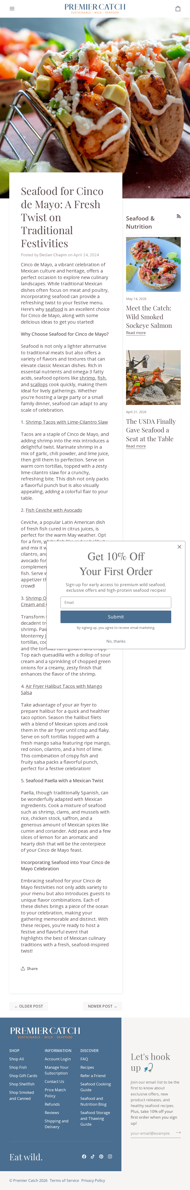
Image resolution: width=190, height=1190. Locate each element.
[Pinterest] (101, 1156)
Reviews (52, 1112)
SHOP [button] (14, 1050)
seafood (54, 309)
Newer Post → (102, 1006)
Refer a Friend (93, 1075)
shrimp (87, 378)
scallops (39, 384)
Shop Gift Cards (23, 1075)
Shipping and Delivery (57, 1123)
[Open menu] (16, 8)
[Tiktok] (93, 1156)
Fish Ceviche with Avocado (54, 510)
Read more (136, 332)
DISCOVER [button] (89, 1050)
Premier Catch (25, 1180)
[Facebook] (84, 1156)
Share (32, 968)
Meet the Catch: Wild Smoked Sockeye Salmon (149, 316)
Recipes (87, 1067)
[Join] (177, 1132)
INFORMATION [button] (58, 1050)
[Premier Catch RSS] (179, 216)
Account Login (58, 1059)
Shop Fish (18, 1067)
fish (102, 378)
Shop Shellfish (22, 1084)
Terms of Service (64, 1180)
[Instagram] (110, 1156)
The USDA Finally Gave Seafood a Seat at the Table (151, 430)
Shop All (16, 1059)
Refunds (52, 1104)
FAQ (84, 1059)
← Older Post (28, 1006)
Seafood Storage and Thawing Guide (95, 1118)
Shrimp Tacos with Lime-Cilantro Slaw (67, 422)
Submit (116, 617)
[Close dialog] (179, 547)
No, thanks (116, 641)
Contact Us (54, 1081)
